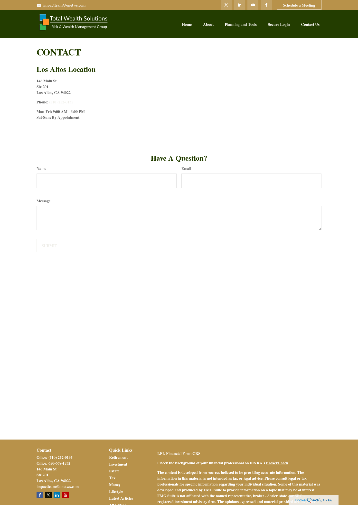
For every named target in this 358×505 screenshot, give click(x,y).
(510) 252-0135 (61, 102)
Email (186, 168)
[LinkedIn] (239, 5)
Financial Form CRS (183, 453)
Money (115, 484)
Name (41, 168)
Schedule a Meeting (299, 5)
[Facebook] (266, 5)
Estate (114, 471)
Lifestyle (116, 491)
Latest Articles (121, 498)
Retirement (118, 457)
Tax (112, 477)
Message (43, 200)
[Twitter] (226, 5)
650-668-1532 (59, 463)
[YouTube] (252, 5)
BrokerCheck (277, 463)
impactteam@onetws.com (64, 5)
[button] (187, 24)
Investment (118, 464)
